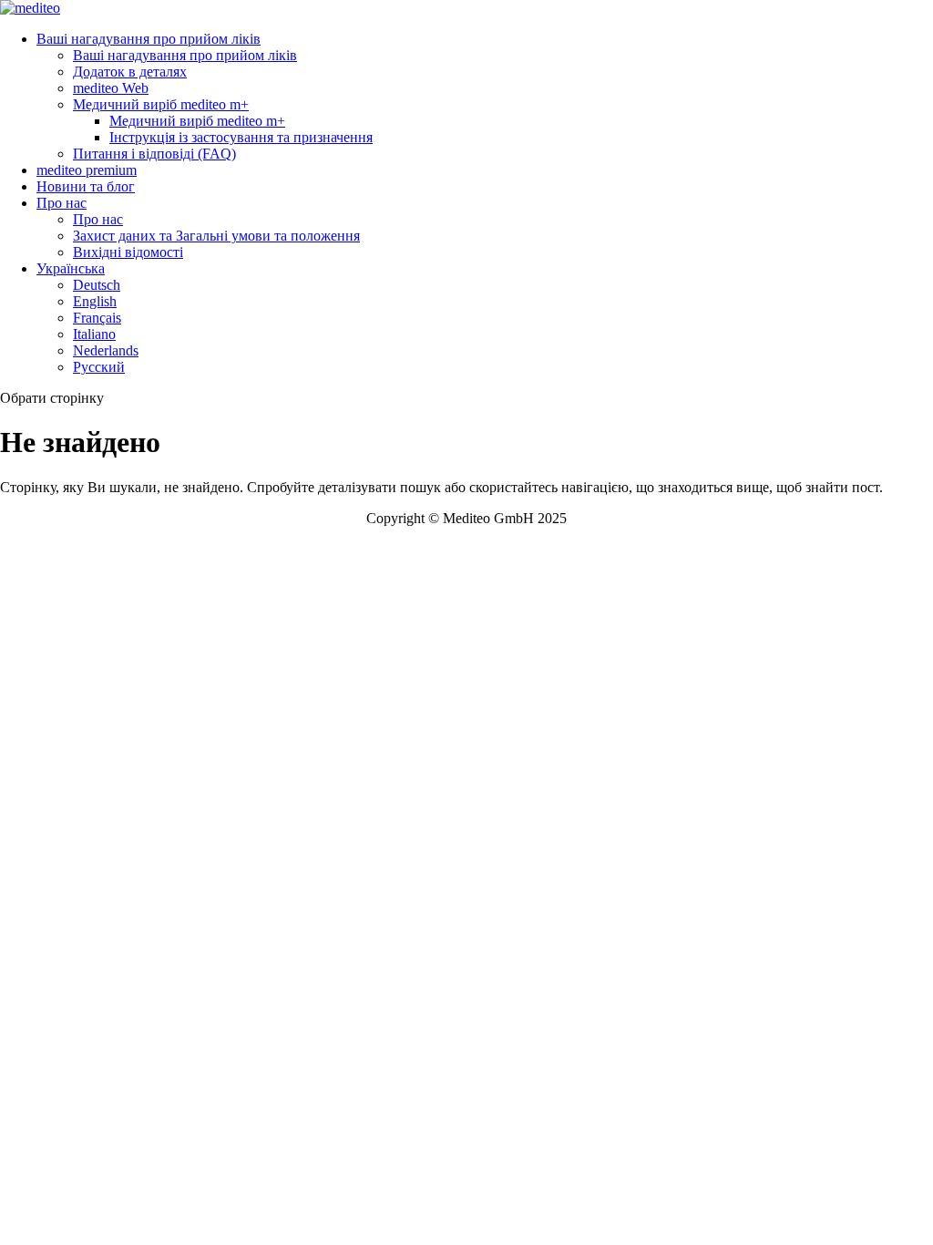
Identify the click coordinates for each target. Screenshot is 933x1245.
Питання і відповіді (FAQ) (154, 153)
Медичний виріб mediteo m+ (161, 104)
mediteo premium (86, 170)
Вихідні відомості (128, 252)
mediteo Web (111, 88)
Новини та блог (85, 186)
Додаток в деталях (130, 71)
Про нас (61, 203)
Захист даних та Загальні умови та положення (216, 235)
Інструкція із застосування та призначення (241, 137)
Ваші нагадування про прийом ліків (148, 38)
